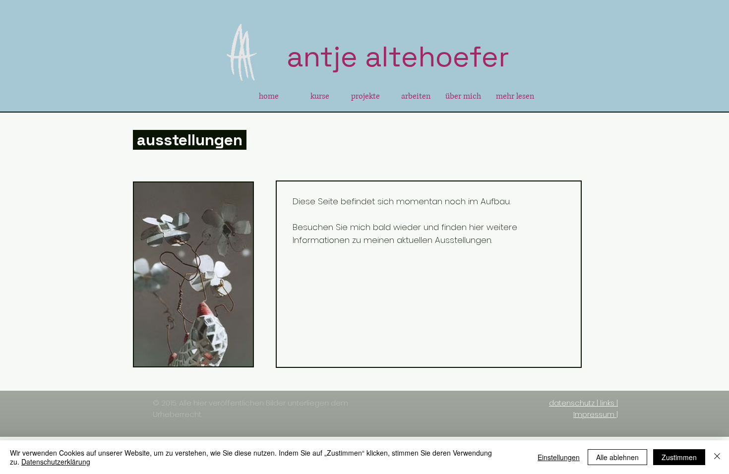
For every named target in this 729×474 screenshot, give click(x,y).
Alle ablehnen (617, 457)
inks (608, 403)
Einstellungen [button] (559, 457)
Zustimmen (679, 457)
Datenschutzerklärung (55, 462)
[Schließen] (717, 457)
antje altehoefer (398, 56)
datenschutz (572, 403)
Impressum (593, 414)
